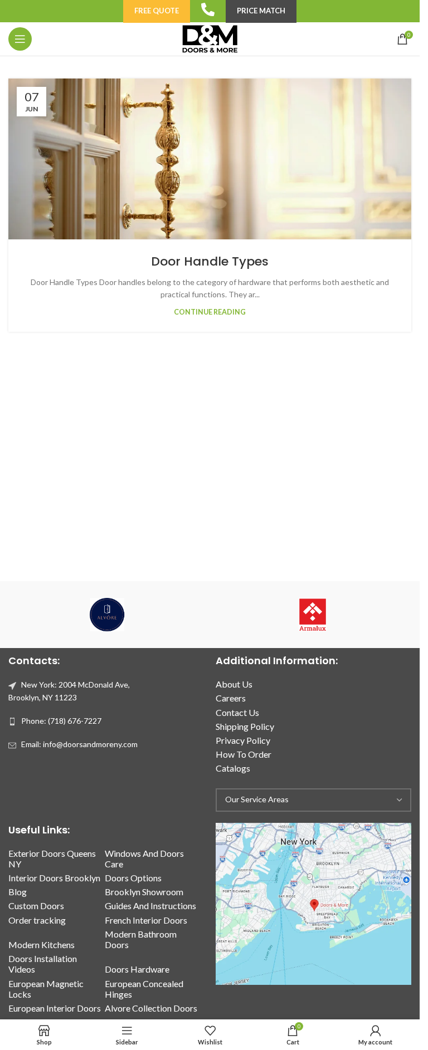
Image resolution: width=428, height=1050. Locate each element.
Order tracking (37, 920)
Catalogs (233, 768)
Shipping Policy (245, 726)
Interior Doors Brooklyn (54, 877)
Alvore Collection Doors (151, 1008)
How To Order (243, 754)
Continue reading (210, 312)
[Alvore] (107, 614)
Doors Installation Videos (42, 963)
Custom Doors (36, 905)
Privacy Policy (243, 740)
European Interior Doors (54, 1008)
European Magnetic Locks (46, 988)
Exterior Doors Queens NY (52, 858)
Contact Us (237, 712)
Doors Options (133, 877)
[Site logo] (209, 38)
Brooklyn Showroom (144, 891)
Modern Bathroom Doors (141, 939)
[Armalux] (313, 614)
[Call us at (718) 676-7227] (208, 9)
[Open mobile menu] (20, 39)
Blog (17, 891)
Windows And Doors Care (144, 858)
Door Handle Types (210, 261)
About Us (234, 684)
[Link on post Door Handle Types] (209, 158)
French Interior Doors (146, 920)
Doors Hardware (137, 969)
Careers (231, 698)
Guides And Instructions (150, 905)
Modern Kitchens (41, 944)
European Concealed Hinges (144, 988)
